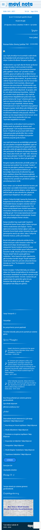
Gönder (10, 460)
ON (21, 21)
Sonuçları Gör (7, 465)
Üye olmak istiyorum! (10, 403)
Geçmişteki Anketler (10, 470)
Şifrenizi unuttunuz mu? (11, 407)
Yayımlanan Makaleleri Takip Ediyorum (18, 454)
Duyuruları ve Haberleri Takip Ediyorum (18, 441)
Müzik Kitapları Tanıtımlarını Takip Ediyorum (19, 450)
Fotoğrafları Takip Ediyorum (14, 445)
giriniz (5, 334)
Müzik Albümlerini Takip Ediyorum (16, 430)
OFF (24, 21)
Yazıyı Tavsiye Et (9, 313)
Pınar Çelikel (33, 37)
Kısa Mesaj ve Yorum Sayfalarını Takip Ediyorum (21, 425)
